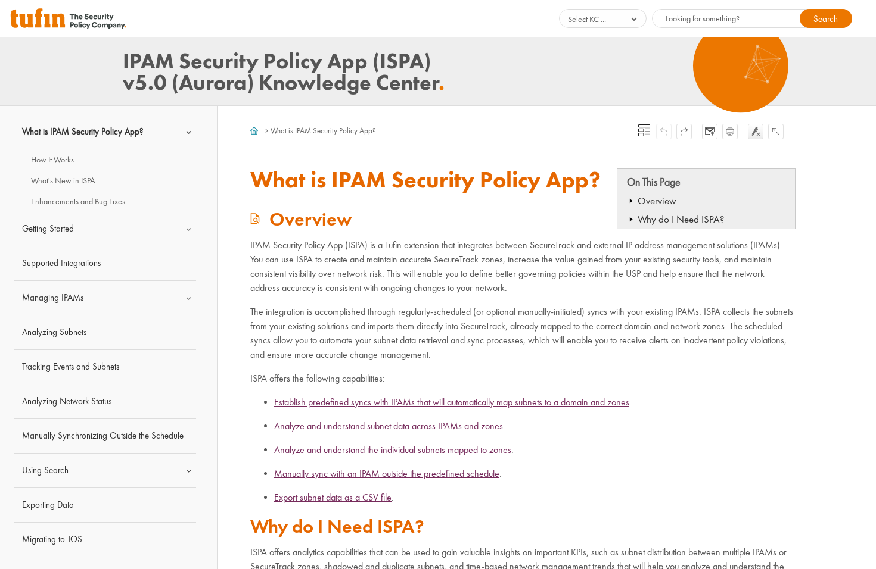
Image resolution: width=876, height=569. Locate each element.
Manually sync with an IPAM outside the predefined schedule (386, 473)
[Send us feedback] (709, 131)
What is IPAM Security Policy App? (83, 131)
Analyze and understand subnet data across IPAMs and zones (388, 426)
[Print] (730, 131)
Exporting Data (48, 504)
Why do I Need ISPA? (681, 219)
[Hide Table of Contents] (644, 130)
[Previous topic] (664, 131)
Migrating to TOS (52, 539)
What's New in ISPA (63, 181)
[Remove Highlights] (755, 131)
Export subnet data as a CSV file (333, 497)
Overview (657, 201)
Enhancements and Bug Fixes (78, 201)
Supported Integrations (61, 263)
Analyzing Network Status (66, 401)
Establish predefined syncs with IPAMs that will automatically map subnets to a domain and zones (451, 402)
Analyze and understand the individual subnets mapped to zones (392, 449)
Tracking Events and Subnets (70, 366)
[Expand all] (776, 131)
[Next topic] (684, 131)
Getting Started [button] (48, 228)
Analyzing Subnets (54, 332)
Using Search (45, 470)
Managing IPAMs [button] (52, 297)
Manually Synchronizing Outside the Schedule (103, 435)
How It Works (52, 160)
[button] (826, 18)
